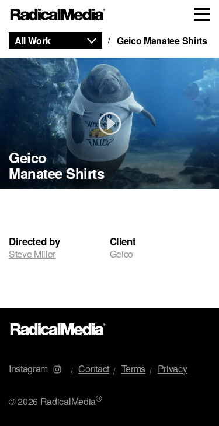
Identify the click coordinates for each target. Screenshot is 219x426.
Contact (93, 368)
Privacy (172, 368)
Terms (133, 368)
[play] (109, 123)
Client (123, 241)
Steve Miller (32, 253)
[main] (109, 168)
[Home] (58, 15)
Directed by (34, 241)
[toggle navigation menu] (202, 14)
